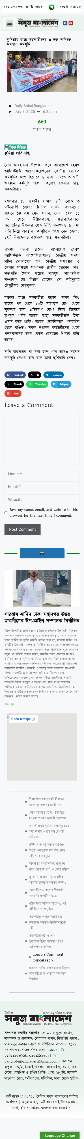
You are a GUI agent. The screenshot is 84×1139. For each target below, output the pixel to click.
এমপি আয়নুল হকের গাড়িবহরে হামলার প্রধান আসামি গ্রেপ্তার (47, 815)
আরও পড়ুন (9, 704)
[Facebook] (65, 23)
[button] (9, 23)
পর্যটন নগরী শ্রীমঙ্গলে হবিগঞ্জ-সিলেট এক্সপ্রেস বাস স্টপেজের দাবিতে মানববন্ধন (47, 850)
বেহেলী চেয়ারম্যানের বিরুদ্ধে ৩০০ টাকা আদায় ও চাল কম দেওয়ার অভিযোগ (49, 831)
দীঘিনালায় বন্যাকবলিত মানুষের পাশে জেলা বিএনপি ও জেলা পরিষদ (49, 866)
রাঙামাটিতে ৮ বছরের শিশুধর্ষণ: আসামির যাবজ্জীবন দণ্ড (47, 893)
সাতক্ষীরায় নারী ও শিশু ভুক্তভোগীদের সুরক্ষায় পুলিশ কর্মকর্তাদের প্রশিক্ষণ (46, 941)
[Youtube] (71, 23)
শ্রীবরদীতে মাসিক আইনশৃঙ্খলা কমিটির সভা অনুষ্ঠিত (47, 906)
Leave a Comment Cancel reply (48, 957)
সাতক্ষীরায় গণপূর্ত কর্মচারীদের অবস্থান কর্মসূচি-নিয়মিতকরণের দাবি (47, 922)
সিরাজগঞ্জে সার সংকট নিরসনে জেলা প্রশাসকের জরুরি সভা (46, 802)
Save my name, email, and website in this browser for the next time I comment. (43, 512)
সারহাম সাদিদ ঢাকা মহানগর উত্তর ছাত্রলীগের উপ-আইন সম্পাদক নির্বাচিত (41, 618)
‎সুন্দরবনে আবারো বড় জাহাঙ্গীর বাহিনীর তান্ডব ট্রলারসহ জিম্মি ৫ (48, 880)
